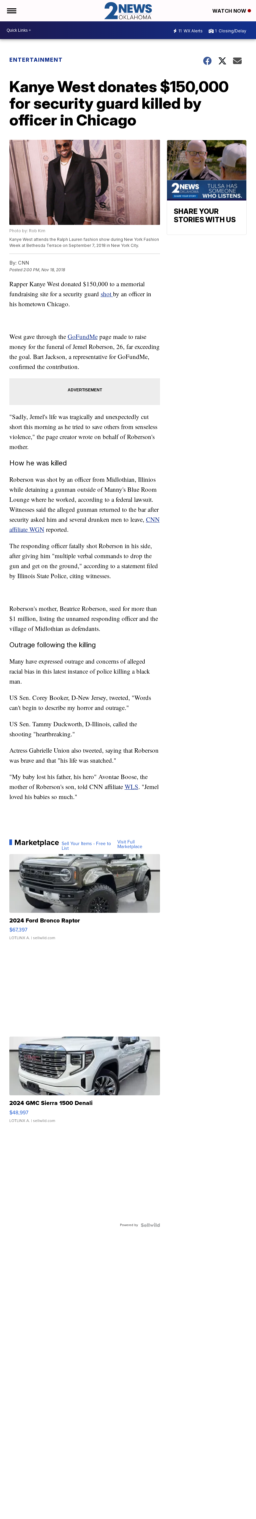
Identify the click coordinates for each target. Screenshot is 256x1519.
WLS (131, 786)
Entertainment (36, 59)
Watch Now (230, 11)
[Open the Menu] (11, 10)
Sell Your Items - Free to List (86, 846)
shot (107, 294)
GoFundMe (83, 336)
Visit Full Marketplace (129, 844)
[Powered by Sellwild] (150, 1225)
